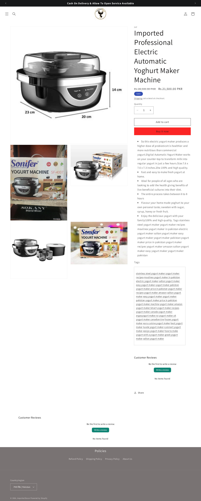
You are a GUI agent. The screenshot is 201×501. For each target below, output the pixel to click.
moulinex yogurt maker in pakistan (162, 277)
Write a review (162, 369)
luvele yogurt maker (153, 327)
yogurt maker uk (167, 315)
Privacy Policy (112, 458)
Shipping (138, 98)
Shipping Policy (94, 458)
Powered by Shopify (39, 498)
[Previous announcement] (6, 3)
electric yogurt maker (147, 281)
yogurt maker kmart (146, 307)
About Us (127, 458)
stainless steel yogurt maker (150, 273)
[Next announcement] (195, 3)
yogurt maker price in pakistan (152, 288)
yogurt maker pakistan (167, 284)
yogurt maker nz (150, 315)
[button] (7, 14)
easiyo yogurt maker (153, 330)
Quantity (138, 104)
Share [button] (141, 392)
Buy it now (162, 131)
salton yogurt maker (169, 281)
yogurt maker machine (147, 304)
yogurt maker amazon (155, 292)
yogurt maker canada (147, 311)
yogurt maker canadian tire (150, 319)
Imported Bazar (23, 498)
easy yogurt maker (145, 284)
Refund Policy (76, 458)
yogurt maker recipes (168, 307)
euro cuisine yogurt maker (156, 323)
